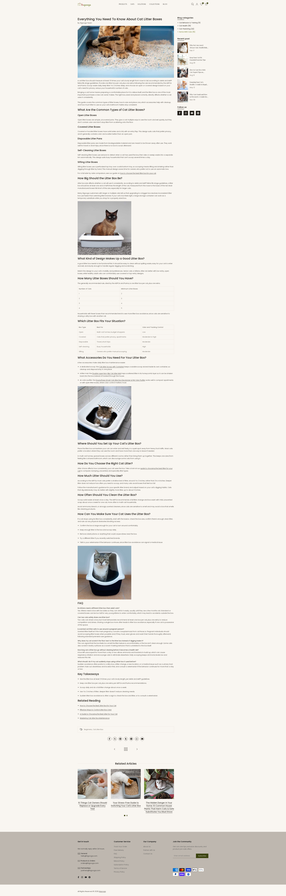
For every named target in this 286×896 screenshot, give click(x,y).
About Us (146, 846)
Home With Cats (187, 32)
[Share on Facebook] (109, 739)
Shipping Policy (120, 857)
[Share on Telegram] (131, 739)
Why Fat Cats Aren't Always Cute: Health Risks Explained (199, 47)
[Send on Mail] (142, 739)
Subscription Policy (121, 865)
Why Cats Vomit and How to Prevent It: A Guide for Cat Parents (198, 96)
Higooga (102, 891)
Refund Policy (119, 861)
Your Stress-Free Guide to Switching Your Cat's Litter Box (126, 804)
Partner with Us (149, 850)
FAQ (115, 854)
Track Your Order (120, 846)
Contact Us (147, 854)
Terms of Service (120, 868)
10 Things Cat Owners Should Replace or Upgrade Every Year (92, 805)
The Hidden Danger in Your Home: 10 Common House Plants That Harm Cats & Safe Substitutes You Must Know (159, 807)
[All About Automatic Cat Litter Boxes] (137, 749)
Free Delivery (119, 850)
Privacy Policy (119, 872)
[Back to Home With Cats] (125, 749)
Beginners (88, 729)
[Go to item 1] (124, 815)
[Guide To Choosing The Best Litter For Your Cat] (114, 749)
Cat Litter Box (98, 729)
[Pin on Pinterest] (120, 739)
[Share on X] (115, 739)
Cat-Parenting (186, 29)
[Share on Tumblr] (126, 739)
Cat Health (185, 26)
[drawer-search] (192, 4)
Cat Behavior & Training (190, 23)
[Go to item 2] (127, 815)
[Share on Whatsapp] (137, 739)
